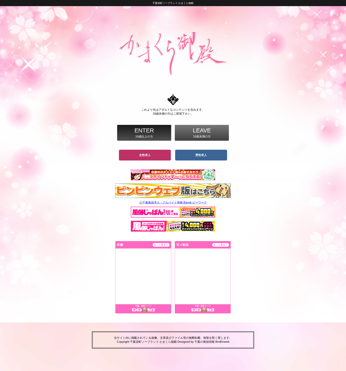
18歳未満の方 (202, 132)
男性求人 (201, 155)
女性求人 (145, 155)
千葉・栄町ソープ (143, 306)
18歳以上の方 (144, 132)
